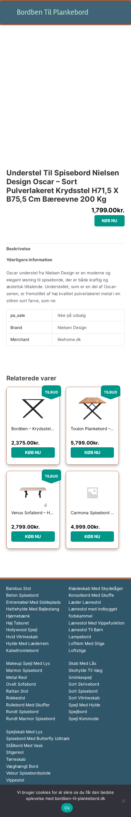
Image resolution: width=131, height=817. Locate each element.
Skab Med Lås (82, 663)
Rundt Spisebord (22, 711)
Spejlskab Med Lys (24, 731)
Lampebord (80, 636)
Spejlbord (78, 711)
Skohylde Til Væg (85, 670)
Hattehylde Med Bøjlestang (32, 608)
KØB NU (109, 220)
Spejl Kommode (84, 718)
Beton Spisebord (22, 595)
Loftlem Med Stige (86, 643)
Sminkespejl (80, 677)
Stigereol (14, 752)
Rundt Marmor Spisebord (30, 718)
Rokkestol (15, 697)
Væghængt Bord (22, 766)
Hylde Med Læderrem (27, 643)
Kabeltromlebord (22, 650)
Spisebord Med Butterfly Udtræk (37, 738)
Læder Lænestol (85, 602)
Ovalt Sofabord (21, 684)
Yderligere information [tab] (29, 259)
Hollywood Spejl (21, 629)
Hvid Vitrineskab (22, 636)
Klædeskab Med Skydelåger (96, 588)
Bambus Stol (18, 588)
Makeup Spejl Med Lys (28, 663)
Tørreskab (16, 759)
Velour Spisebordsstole (28, 773)
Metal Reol (16, 677)
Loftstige (77, 650)
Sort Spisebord (83, 691)
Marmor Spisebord (24, 670)
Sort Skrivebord (84, 684)
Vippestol (15, 780)
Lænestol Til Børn (86, 629)
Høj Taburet (17, 623)
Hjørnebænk (18, 616)
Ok (67, 807)
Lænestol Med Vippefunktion (97, 623)
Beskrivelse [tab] (18, 248)
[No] (123, 801)
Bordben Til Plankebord (52, 12)
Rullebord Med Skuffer (28, 704)
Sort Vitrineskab (84, 697)
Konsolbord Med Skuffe (91, 595)
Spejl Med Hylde (84, 704)
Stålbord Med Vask (24, 745)
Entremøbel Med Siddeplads (33, 602)
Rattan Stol (17, 691)
